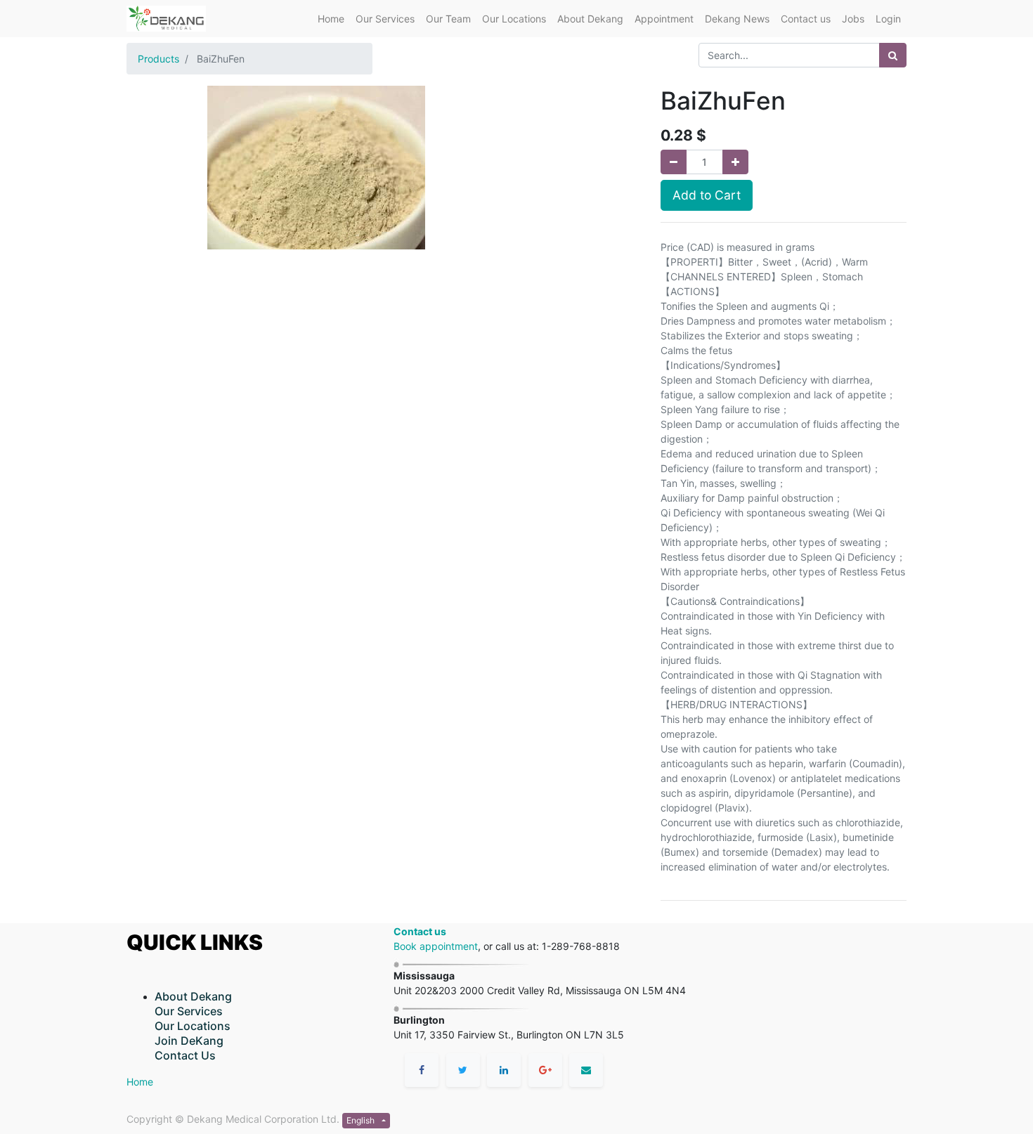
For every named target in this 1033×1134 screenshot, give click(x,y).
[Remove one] (674, 162)
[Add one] (735, 162)
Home (139, 1082)
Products (158, 59)
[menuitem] (331, 19)
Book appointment (436, 946)
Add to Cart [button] (707, 195)
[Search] (893, 55)
